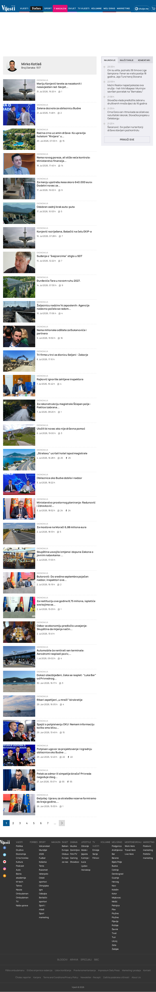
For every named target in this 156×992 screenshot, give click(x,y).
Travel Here (130, 850)
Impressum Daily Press (109, 970)
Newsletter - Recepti (91, 977)
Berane (115, 858)
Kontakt (147, 970)
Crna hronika (22, 858)
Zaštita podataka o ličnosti (116, 977)
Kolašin (115, 889)
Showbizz (74, 862)
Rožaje (115, 925)
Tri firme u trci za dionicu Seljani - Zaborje (62, 354)
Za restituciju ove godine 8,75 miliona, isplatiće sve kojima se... (66, 602)
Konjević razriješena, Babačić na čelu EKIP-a (64, 231)
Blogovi (62, 959)
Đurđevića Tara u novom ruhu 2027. (59, 280)
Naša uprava (22, 905)
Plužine (115, 913)
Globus (65, 854)
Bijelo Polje (117, 862)
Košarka (43, 862)
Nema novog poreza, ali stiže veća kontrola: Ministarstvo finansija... (63, 159)
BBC (96, 959)
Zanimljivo (75, 850)
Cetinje (115, 869)
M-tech (19, 881)
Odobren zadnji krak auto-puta (56, 207)
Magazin (55, 842)
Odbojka (43, 893)
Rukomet (43, 869)
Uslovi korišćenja (63, 970)
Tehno (19, 885)
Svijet (65, 842)
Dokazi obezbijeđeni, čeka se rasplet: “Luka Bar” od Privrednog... (66, 676)
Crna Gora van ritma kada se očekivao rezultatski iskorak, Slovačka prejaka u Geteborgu (128, 115)
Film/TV (73, 854)
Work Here (130, 846)
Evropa (65, 850)
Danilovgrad (117, 873)
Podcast (20, 865)
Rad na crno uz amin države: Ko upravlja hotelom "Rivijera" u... (61, 134)
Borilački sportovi (43, 899)
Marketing (148, 842)
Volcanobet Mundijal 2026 (44, 850)
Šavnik (115, 929)
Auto (18, 869)
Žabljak (115, 949)
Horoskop (85, 869)
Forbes (33, 842)
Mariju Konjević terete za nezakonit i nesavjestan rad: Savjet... (59, 85)
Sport (42, 842)
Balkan (65, 846)
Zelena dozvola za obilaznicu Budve (59, 108)
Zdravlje (85, 846)
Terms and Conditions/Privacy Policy (60, 977)
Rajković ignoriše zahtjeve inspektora (60, 379)
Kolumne (105, 842)
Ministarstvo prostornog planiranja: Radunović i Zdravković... (66, 504)
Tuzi (114, 937)
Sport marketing (44, 915)
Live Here (129, 854)
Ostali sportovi (43, 879)
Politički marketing (148, 856)
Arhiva (74, 959)
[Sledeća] (62, 823)
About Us (136, 977)
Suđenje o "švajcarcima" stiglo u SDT (59, 256)
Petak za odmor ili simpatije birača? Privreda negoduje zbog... (64, 775)
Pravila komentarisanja (85, 970)
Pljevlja (115, 921)
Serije (95, 854)
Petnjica (116, 905)
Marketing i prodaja (131, 970)
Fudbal (42, 858)
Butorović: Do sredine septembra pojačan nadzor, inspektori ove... (63, 578)
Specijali (86, 959)
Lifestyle (86, 842)
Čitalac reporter (23, 977)
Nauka (19, 889)
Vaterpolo (43, 873)
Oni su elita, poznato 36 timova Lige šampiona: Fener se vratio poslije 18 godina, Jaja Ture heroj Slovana (127, 73)
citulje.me (144, 8)
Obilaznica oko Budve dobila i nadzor (59, 478)
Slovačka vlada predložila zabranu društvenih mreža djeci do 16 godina (127, 102)
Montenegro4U (133, 842)
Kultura (19, 862)
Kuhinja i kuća (85, 860)
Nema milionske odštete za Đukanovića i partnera (62, 331)
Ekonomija (42, 80)
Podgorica (117, 846)
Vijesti (19, 842)
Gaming (74, 858)
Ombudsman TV (22, 899)
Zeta (114, 945)
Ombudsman (22, 893)
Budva (115, 865)
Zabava (74, 842)
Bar (113, 854)
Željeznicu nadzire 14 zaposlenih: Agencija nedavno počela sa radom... (63, 307)
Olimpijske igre (44, 887)
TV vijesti (95, 844)
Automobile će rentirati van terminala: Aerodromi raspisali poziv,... (60, 652)
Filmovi (95, 858)
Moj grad (117, 842)
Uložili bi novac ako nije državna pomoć (61, 428)
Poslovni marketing (148, 848)
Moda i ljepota (84, 852)
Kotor (114, 893)
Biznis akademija (21, 875)
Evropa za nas (65, 860)
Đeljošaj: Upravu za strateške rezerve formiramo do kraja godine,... (66, 800)
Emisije (95, 850)
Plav (114, 909)
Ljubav (84, 865)
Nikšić (114, 901)
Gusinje (115, 877)
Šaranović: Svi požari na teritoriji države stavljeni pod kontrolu (125, 129)
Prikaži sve (127, 139)
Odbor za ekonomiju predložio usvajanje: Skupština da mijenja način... (62, 627)
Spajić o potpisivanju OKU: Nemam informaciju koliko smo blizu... (65, 726)
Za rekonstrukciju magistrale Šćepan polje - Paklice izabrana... (64, 405)
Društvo (19, 850)
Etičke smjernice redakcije (39, 970)
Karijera (37, 977)
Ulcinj (114, 941)
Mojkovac (116, 897)
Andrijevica (117, 850)
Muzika (73, 846)
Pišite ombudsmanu (14, 970)
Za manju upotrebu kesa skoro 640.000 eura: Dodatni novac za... (65, 183)
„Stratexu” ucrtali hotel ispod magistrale (62, 453)
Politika (19, 846)
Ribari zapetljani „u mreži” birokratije (59, 699)
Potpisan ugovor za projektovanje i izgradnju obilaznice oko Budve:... (64, 750)
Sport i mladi (42, 907)
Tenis (41, 865)
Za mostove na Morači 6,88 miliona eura (61, 527)
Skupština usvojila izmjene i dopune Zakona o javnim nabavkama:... (65, 553)
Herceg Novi (115, 883)
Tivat (114, 933)
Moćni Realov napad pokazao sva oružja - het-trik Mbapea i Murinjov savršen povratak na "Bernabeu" (126, 88)
